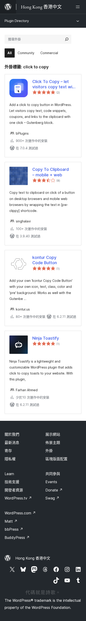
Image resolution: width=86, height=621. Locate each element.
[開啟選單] (78, 7)
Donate (54, 490)
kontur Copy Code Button (44, 260)
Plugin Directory (17, 21)
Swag (52, 498)
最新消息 (12, 442)
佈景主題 (52, 442)
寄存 (8, 450)
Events (51, 482)
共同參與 (52, 473)
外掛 (49, 450)
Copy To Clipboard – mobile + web (50, 172)
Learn (9, 473)
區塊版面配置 (56, 459)
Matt (11, 521)
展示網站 (52, 434)
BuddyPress (17, 537)
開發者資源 (14, 490)
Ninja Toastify (45, 338)
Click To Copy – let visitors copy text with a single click (54, 84)
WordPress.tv (18, 498)
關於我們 (12, 434)
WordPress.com (20, 513)
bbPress (14, 529)
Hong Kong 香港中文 (32, 558)
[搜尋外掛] (66, 39)
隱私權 (10, 459)
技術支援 (12, 482)
